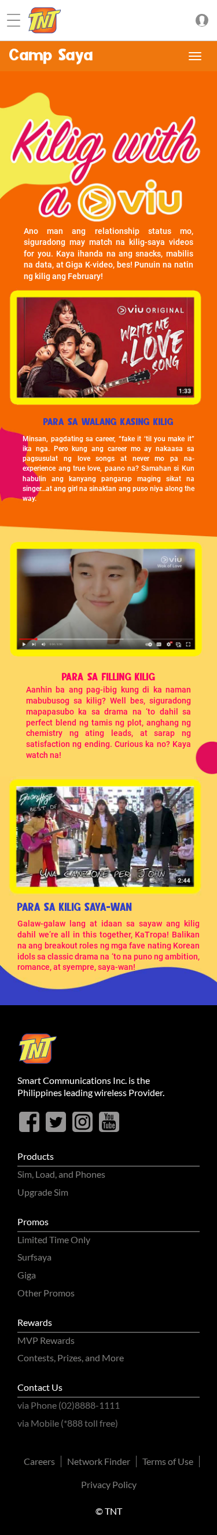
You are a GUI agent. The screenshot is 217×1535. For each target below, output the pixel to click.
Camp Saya (51, 56)
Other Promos (46, 1292)
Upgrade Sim (42, 1191)
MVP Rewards (46, 1340)
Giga (26, 1274)
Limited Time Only (53, 1239)
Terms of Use (167, 1461)
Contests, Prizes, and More (70, 1357)
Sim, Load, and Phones (61, 1173)
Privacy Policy (109, 1484)
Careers (39, 1461)
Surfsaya (34, 1256)
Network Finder (98, 1461)
